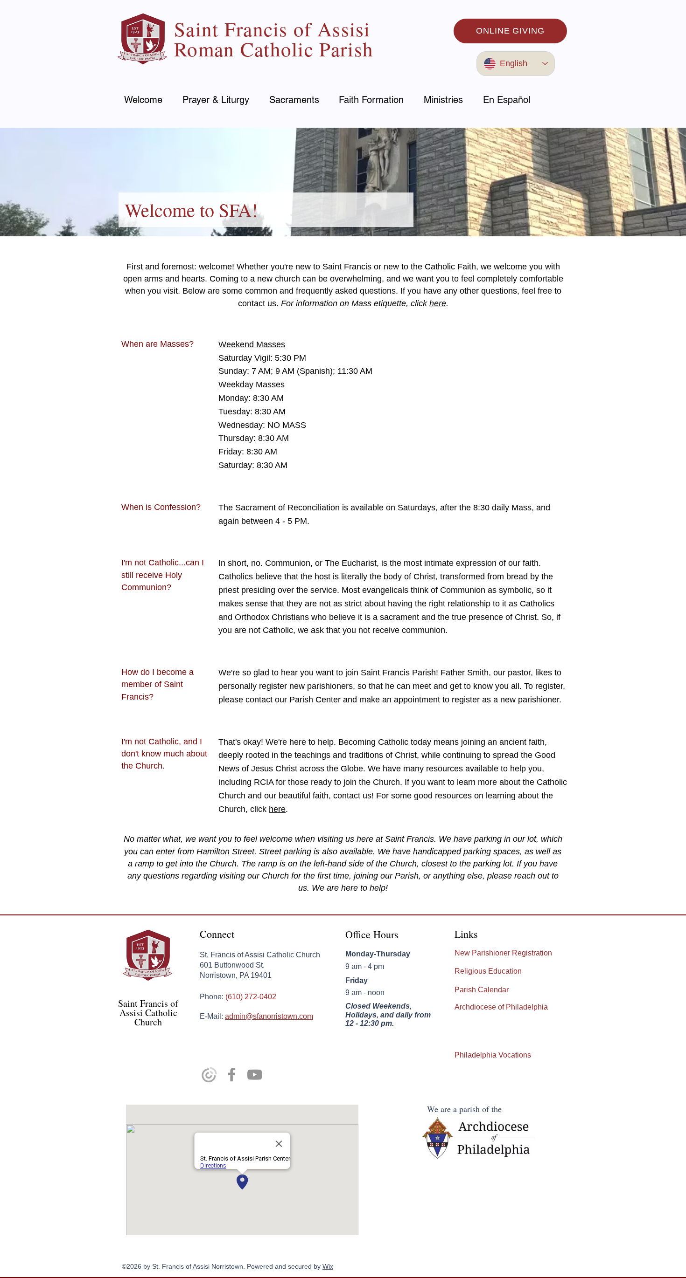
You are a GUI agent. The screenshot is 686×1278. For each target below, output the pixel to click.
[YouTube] (254, 1074)
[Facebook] (232, 1074)
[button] (216, 99)
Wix (327, 1266)
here (437, 303)
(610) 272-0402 (250, 997)
